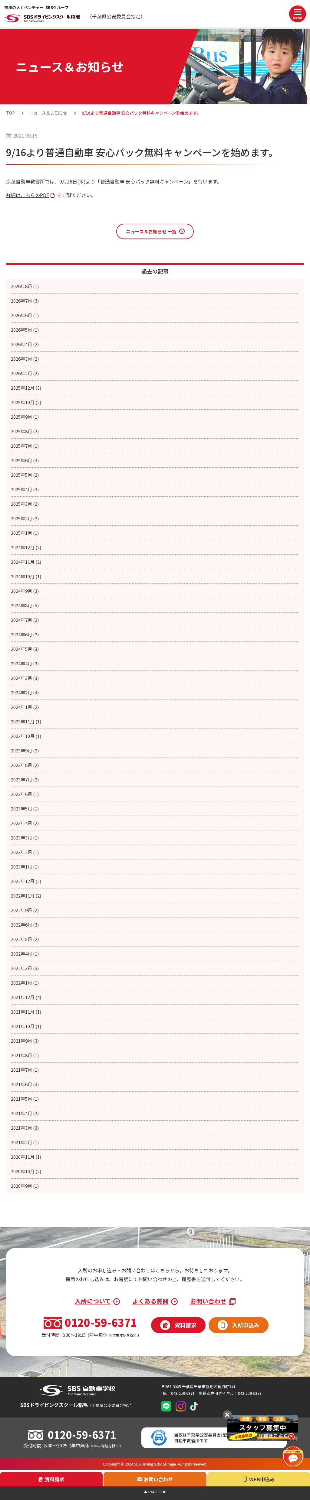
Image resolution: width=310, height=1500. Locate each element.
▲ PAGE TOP (155, 1491)
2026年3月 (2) (25, 359)
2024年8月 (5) (25, 605)
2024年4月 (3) (25, 663)
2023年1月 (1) (25, 866)
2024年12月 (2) (26, 547)
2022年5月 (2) (25, 939)
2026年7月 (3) (25, 300)
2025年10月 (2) (26, 402)
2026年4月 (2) (25, 344)
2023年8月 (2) (25, 765)
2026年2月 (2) (25, 373)
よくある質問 (150, 1301)
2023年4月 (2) (25, 823)
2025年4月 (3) (25, 489)
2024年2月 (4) (25, 692)
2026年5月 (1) (25, 329)
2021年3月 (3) (25, 1128)
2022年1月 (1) (25, 982)
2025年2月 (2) (25, 518)
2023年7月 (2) (25, 779)
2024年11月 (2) (26, 562)
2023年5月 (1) (25, 808)
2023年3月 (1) (25, 837)
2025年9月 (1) (25, 417)
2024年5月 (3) (25, 649)
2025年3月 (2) (25, 504)
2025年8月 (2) (25, 431)
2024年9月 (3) (25, 591)
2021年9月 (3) (25, 1040)
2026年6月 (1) (25, 315)
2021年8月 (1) (25, 1055)
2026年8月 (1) (25, 286)
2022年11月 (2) (26, 895)
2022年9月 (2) (25, 910)
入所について (93, 1301)
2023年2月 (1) (25, 852)
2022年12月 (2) (26, 881)
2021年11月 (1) (26, 1011)
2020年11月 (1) (26, 1157)
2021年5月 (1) (25, 1099)
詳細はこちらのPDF (27, 195)
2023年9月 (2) (25, 750)
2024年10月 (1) (26, 576)
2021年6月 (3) (25, 1084)
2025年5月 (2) (25, 475)
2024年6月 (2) (25, 634)
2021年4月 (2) (25, 1113)
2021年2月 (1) (25, 1142)
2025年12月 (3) (26, 388)
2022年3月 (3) (25, 968)
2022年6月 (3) (25, 924)
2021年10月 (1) (26, 1026)
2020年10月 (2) (26, 1171)
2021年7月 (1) (25, 1070)
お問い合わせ (208, 1301)
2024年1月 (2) (25, 707)
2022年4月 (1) (25, 953)
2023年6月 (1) (25, 794)
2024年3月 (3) (25, 678)
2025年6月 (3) (25, 460)
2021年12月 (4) (26, 997)
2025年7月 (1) (25, 446)
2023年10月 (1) (26, 736)
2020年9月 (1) (25, 1186)
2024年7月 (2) (25, 620)
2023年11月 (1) (26, 721)
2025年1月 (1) (25, 533)
